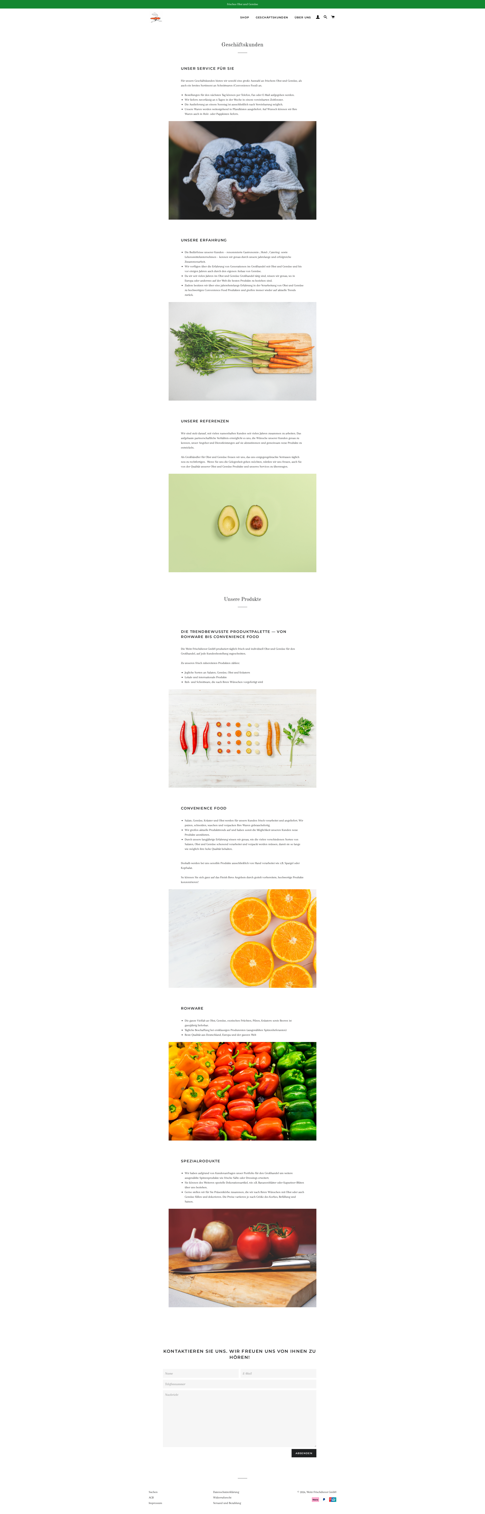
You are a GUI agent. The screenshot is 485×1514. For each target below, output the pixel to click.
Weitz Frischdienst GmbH (321, 1492)
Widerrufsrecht (222, 1497)
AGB (151, 1497)
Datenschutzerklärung (226, 1492)
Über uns (303, 17)
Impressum (155, 1503)
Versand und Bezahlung (227, 1503)
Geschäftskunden (272, 17)
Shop (244, 17)
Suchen (153, 1492)
